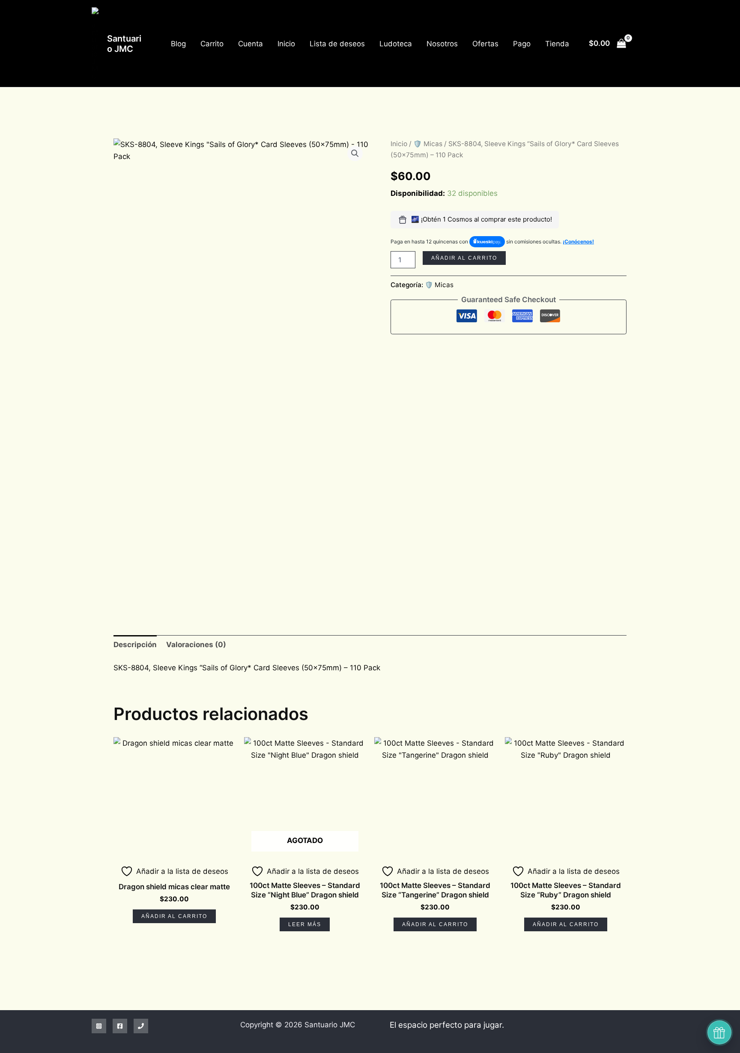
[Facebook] (120, 1026)
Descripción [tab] (135, 644)
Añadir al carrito (464, 258)
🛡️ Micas (427, 144)
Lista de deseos (337, 43)
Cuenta (250, 43)
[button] (355, 153)
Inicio (286, 43)
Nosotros (442, 43)
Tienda (557, 43)
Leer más (304, 924)
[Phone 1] (141, 1026)
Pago (522, 43)
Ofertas (485, 43)
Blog (178, 43)
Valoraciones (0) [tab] (196, 644)
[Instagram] (99, 1026)
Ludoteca (395, 43)
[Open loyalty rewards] (719, 1032)
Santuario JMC (124, 43)
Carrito (212, 43)
